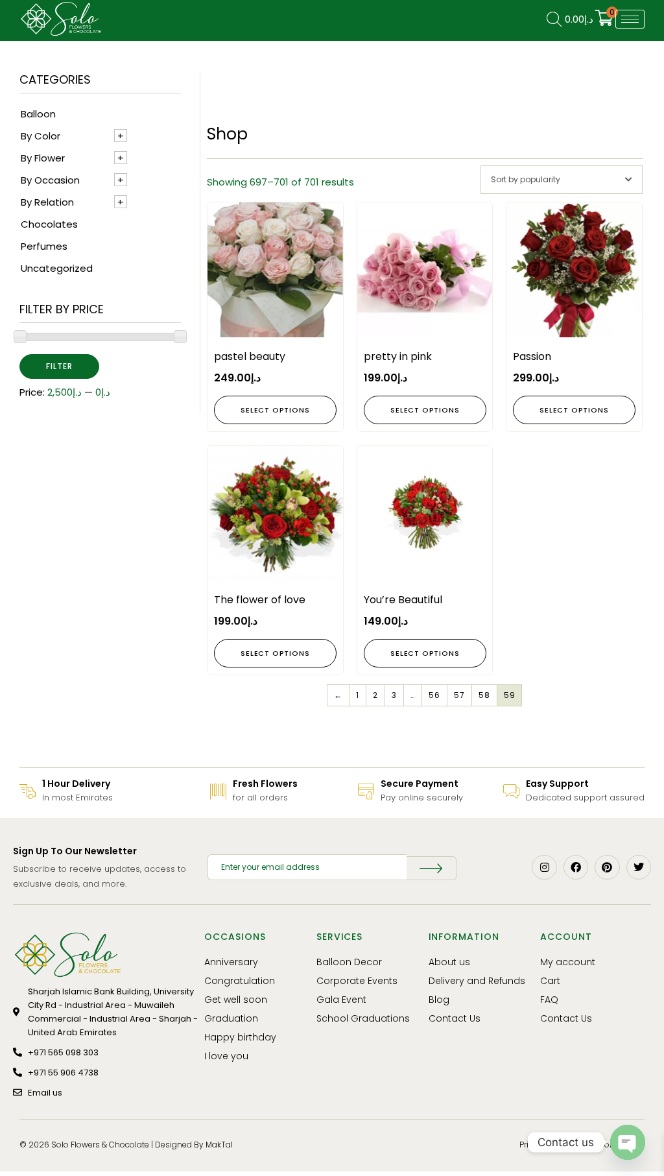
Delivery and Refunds (477, 980)
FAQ (549, 999)
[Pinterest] (607, 867)
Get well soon (235, 999)
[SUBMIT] (431, 868)
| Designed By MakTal (192, 1144)
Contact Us (454, 1018)
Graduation (231, 1018)
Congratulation (239, 980)
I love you (226, 1056)
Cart (550, 980)
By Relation (47, 202)
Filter (59, 366)
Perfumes (44, 246)
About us (449, 961)
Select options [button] (275, 410)
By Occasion (50, 180)
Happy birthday (240, 1037)
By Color (40, 136)
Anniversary (231, 961)
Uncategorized (57, 268)
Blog (439, 999)
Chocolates (49, 224)
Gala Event (341, 999)
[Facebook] (575, 867)
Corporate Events (356, 980)
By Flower (43, 158)
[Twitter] (638, 867)
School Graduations (363, 1018)
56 (434, 695)
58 (484, 695)
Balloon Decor (349, 961)
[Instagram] (544, 867)
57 (459, 695)
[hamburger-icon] (630, 19)
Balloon (38, 114)
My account (567, 961)
